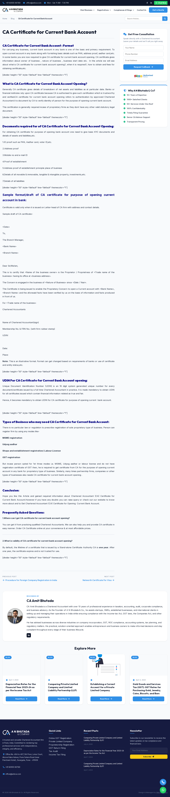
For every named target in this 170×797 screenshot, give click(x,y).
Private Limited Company (60, 741)
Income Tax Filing (57, 754)
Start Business (86, 10)
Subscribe (147, 757)
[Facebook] (147, 2)
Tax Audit (53, 751)
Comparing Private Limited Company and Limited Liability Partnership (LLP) (63, 687)
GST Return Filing (57, 748)
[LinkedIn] (151, 2)
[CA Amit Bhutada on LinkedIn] (29, 635)
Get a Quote (158, 10)
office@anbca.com (33, 3)
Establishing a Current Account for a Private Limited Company (102, 687)
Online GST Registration (60, 738)
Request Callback (142, 67)
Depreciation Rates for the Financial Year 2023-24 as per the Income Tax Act (21, 687)
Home (4, 19)
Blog (12, 19)
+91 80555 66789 (13, 3)
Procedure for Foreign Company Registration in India (31, 580)
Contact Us (141, 10)
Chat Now (162, 3)
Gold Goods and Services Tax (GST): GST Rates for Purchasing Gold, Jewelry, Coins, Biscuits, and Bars (147, 689)
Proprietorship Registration (61, 745)
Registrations (103, 10)
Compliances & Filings (123, 10)
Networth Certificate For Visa (97, 580)
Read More (20, 699)
